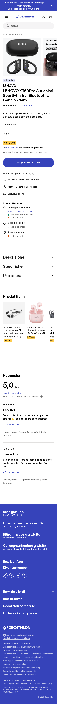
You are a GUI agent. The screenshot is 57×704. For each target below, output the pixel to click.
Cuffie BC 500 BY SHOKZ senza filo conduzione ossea (14, 330)
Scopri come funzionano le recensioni (21, 396)
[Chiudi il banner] (51, 5)
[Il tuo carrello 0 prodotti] (50, 16)
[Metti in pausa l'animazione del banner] (47, 5)
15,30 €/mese (11, 148)
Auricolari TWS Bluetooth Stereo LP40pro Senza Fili (36, 330)
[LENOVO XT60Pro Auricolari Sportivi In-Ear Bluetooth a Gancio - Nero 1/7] (22, 57)
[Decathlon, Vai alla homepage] (25, 16)
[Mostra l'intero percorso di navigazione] (4, 34)
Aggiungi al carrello (28, 162)
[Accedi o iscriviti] (43, 16)
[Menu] (6, 16)
